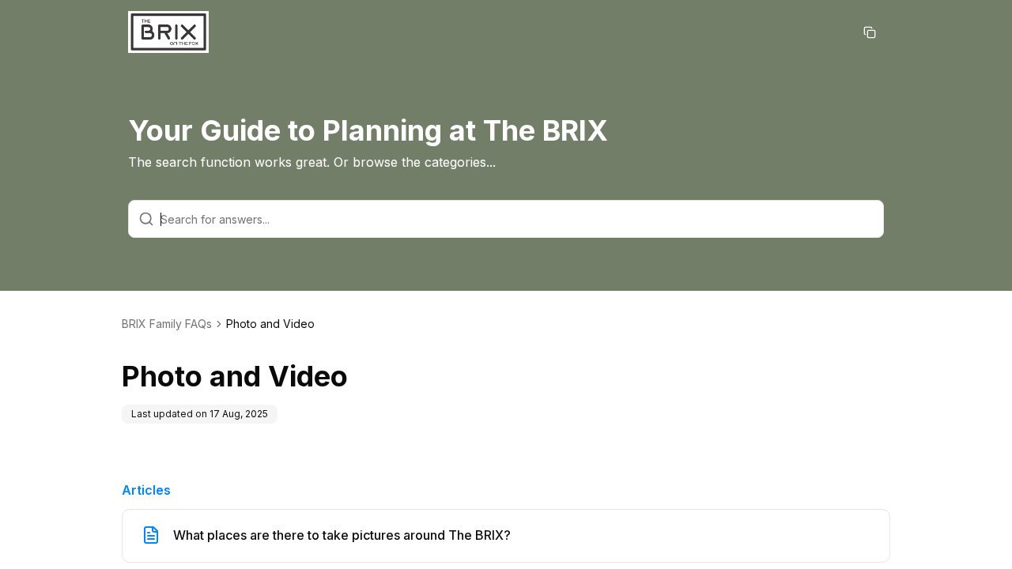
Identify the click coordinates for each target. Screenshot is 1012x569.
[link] (270, 324)
